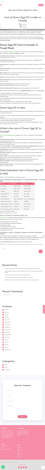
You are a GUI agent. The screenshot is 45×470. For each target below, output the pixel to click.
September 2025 (8, 334)
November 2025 (8, 329)
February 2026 (7, 322)
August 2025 (7, 337)
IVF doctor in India (32, 244)
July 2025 (6, 339)
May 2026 (6, 314)
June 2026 (6, 312)
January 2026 (7, 324)
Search (3, 248)
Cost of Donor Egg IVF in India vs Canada (22, 19)
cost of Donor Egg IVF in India (8, 244)
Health (22, 12)
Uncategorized (7, 369)
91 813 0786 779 (5, 446)
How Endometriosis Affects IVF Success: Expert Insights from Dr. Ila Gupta (18, 277)
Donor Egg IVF (16, 244)
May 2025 (6, 344)
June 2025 (6, 342)
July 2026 (6, 309)
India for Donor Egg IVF (24, 244)
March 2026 (7, 319)
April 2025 (7, 347)
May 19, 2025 (23, 25)
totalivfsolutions (24, 24)
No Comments (23, 27)
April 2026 (7, 317)
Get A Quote (41, 5)
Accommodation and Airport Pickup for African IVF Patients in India (17, 275)
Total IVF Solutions (4, 217)
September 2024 (8, 349)
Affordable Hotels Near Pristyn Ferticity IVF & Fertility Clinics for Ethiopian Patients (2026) (21, 280)
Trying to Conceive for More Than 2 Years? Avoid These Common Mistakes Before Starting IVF (22, 268)
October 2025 (7, 332)
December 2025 (8, 327)
